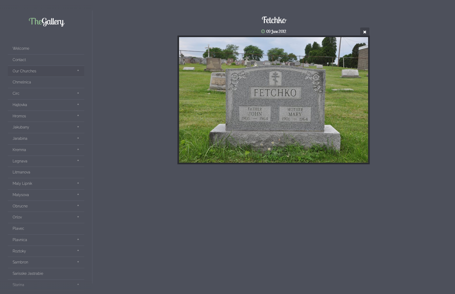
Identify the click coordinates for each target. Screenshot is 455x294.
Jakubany (21, 127)
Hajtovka (20, 105)
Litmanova (21, 172)
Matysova (21, 195)
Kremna (19, 150)
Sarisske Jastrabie (28, 273)
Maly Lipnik (22, 183)
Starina (18, 285)
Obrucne (20, 206)
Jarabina (20, 138)
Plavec (18, 228)
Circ (16, 93)
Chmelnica (22, 82)
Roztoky (19, 251)
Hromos (19, 116)
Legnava (20, 161)
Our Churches (24, 71)
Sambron (20, 262)
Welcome (21, 48)
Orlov (17, 217)
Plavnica (20, 240)
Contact (19, 60)
